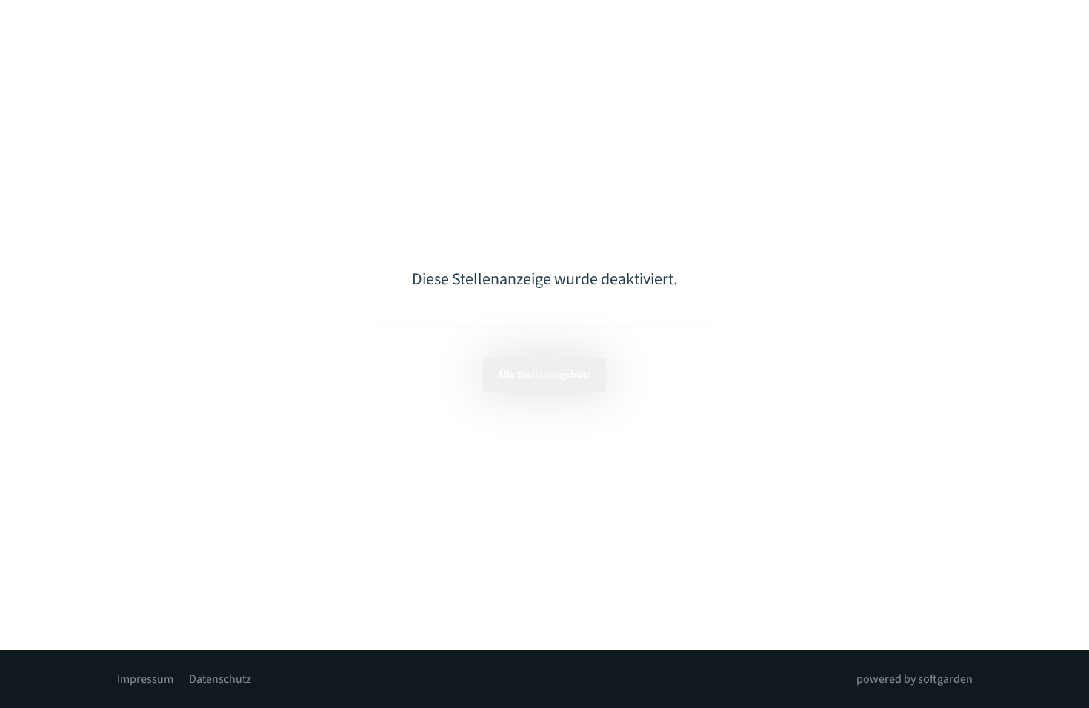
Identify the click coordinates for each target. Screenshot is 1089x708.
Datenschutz (220, 679)
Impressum (145, 679)
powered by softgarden (914, 679)
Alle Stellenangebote (544, 374)
